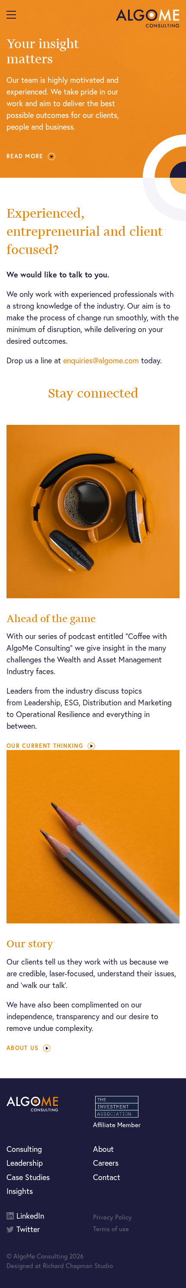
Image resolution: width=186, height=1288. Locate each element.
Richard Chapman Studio (78, 1265)
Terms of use (111, 1228)
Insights (19, 1191)
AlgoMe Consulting (148, 18)
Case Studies (28, 1177)
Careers (106, 1163)
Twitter (28, 1229)
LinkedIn (30, 1215)
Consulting (24, 1149)
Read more (24, 156)
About (103, 1149)
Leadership (24, 1163)
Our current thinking (44, 746)
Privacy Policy (112, 1217)
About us (22, 1048)
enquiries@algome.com (101, 360)
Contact (106, 1177)
